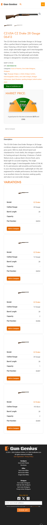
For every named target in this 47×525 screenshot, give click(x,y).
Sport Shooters (16, 79)
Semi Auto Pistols (23, 463)
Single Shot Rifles (23, 475)
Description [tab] (8, 139)
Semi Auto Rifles (23, 470)
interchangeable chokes (11, 76)
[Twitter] (23, 498)
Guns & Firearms (16, 68)
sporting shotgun (27, 79)
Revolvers (24, 465)
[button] (21, 4)
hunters (32, 74)
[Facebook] (19, 498)
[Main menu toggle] (43, 4)
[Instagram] (28, 498)
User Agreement (19, 456)
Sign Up (23, 510)
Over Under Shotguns (28, 68)
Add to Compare (10, 129)
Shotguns (7, 71)
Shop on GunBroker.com (13, 86)
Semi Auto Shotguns (23, 487)
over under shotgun (25, 76)
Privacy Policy (29, 456)
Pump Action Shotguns (24, 489)
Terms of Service (35, 506)
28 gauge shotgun (13, 74)
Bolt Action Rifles (23, 472)
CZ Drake (36, 202)
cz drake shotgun (24, 74)
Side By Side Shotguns (23, 485)
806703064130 (11, 66)
